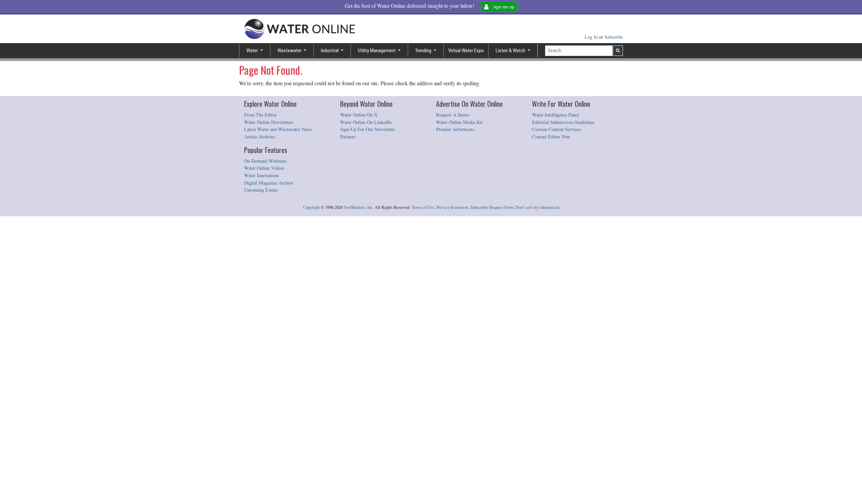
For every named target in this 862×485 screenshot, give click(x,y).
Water (252, 50)
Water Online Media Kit (459, 122)
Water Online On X (358, 114)
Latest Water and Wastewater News (278, 129)
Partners (348, 136)
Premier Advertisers (455, 129)
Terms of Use (422, 207)
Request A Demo (452, 114)
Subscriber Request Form (491, 207)
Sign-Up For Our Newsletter (367, 129)
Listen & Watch (511, 50)
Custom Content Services (556, 129)
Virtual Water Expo (466, 50)
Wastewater (289, 50)
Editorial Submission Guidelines (563, 122)
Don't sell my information (537, 207)
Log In (592, 37)
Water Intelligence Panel (555, 114)
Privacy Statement (452, 207)
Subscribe (613, 37)
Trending (423, 50)
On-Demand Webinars (265, 161)
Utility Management (377, 50)
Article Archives (259, 136)
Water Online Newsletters (269, 122)
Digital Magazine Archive (268, 183)
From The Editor (260, 114)
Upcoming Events (261, 190)
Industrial (330, 50)
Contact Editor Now (551, 136)
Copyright (311, 207)
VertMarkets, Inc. (359, 207)
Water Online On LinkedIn (366, 122)
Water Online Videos (264, 168)
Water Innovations (261, 175)
